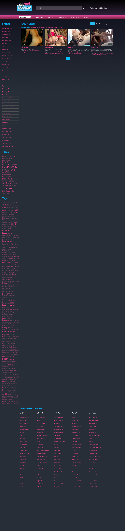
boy (11, 237)
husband (11, 314)
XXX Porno (22, 478)
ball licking (5, 214)
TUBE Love (22, 456)
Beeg (10, 158)
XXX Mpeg (75, 435)
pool (3, 354)
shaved (11, 365)
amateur (7, 204)
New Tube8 (40, 426)
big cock (14, 222)
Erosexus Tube (6, 89)
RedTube (15, 179)
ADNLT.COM (6, 52)
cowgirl (16, 256)
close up (5, 252)
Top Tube (50, 17)
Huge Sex (57, 487)
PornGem (94, 47)
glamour (4, 297)
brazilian (7, 239)
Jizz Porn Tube (58, 426)
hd (14, 306)
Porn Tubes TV (58, 420)
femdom (16, 281)
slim (7, 370)
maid (10, 329)
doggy (12, 268)
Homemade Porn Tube (8, 104)
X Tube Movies (6, 58)
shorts (12, 367)
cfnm (15, 247)
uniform (4, 398)
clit (13, 250)
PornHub (6, 176)
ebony (13, 274)
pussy (5, 358)
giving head (12, 295)
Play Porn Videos (77, 444)
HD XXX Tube (93, 450)
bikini (4, 226)
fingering (13, 283)
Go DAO (74, 423)
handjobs (10, 303)
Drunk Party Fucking (8, 107)
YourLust (5, 193)
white (16, 401)
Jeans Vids (5, 83)
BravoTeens (6, 160)
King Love (5, 122)
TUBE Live (22, 468)
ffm (8, 283)
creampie (9, 258)
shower (4, 368)
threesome (6, 390)
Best (97, 24)
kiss (17, 322)
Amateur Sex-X (6, 31)
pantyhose (11, 351)
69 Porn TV (92, 432)
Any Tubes (5, 37)
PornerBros (6, 174)
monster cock (6, 341)
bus (112, 53)
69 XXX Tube (6, 64)
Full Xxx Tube (58, 465)
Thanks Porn (23, 474)
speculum (5, 376)
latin (3, 326)
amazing (15, 205)
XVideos (6, 191)
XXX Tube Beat (93, 417)
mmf (9, 338)
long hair (5, 329)
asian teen (11, 210)
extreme (5, 279)
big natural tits (6, 224)
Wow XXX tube (41, 459)
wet (12, 401)
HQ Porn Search (76, 447)
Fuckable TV (75, 484)
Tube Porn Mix (6, 137)
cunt (13, 263)
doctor (7, 268)
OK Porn (56, 447)
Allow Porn (40, 478)
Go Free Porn (41, 429)
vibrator (14, 398)
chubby (4, 250)
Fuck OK (56, 444)
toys (14, 394)
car (18, 244)
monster (13, 340)
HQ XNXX (40, 481)
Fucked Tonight (76, 462)
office (8, 345)
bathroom (12, 216)
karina (43, 27)
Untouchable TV (93, 426)
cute (16, 263)
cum (4, 260)
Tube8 (5, 186)
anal (4, 207)
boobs (11, 236)
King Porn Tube (58, 462)
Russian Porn (93, 453)
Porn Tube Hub (58, 484)
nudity (9, 343)
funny (12, 290)
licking (4, 328)
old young (5, 347)
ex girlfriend (5, 277)
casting (14, 246)
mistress (4, 338)
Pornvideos (92, 429)
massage (15, 329)
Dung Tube (5, 71)
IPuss (38, 420)
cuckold (16, 258)
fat (9, 281)
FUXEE (74, 450)
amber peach (58, 27)
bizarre (4, 228)
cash (9, 246)
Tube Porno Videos (94, 468)
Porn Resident (93, 478)
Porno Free (57, 481)
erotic (7, 276)
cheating (4, 249)
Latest (101, 24)
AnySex (5, 158)
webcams (6, 401)
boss (3, 237)
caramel (85, 52)
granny (4, 301)
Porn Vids (5, 49)
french (11, 288)
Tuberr (39, 474)
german (9, 294)
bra (3, 239)
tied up (4, 392)
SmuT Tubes (6, 113)
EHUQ (56, 474)
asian (4, 210)
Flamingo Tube (6, 92)
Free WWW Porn (42, 456)
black (9, 228)
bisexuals (9, 226)
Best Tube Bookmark (43, 450)
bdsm (8, 218)
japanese (6, 320)
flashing (4, 286)
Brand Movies (23, 465)
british (12, 239)
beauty (4, 220)
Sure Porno (40, 432)
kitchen (4, 323)
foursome (5, 288)
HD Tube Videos (93, 484)
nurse (13, 343)
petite (4, 352)
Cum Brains (57, 438)
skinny (14, 368)
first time (4, 285)
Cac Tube (57, 450)
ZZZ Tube (57, 435)
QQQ (3, 125)
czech (4, 264)
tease (13, 385)
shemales (5, 367)
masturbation (8, 331)
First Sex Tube (6, 110)
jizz (3, 322)
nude (4, 343)
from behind (5, 290)
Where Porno (75, 478)
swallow (12, 381)
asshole (4, 213)
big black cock (6, 222)
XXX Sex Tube (41, 417)
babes (16, 212)
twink (16, 396)
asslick (10, 213)
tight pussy (13, 392)
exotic (12, 277)
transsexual (10, 396)
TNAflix (15, 183)
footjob (13, 286)
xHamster (7, 188)
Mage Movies (23, 462)
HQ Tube (91, 465)
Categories (39, 17)
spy (3, 378)
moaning (13, 338)
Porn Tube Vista (93, 423)
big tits (14, 224)
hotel (3, 311)
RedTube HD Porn (94, 456)
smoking (4, 372)
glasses (10, 297)
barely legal (5, 216)
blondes (6, 230)
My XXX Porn (41, 468)
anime (9, 207)
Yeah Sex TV (93, 487)
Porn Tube (57, 478)
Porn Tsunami (6, 119)
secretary (15, 363)
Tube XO (4, 61)
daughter (14, 264)
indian (4, 316)
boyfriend (16, 237)
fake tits (4, 281)
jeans (11, 320)
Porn (90, 438)
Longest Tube (75, 17)
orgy (3, 349)
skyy (38, 27)
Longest (106, 24)
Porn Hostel (75, 465)
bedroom (10, 220)
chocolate (11, 249)
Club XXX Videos (42, 462)
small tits (13, 370)
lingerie (10, 328)
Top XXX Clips (6, 77)
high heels (5, 309)
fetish (4, 283)
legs (7, 325)
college (5, 254)
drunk (9, 274)
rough (4, 363)
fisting (15, 285)
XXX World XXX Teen (8, 98)
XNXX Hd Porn (93, 459)
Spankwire (10, 181)
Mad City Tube (6, 128)
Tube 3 (4, 46)
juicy (10, 322)
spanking (15, 374)
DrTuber (6, 164)
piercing (9, 352)
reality (11, 359)
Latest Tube (61, 17)
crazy (3, 258)
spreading (16, 376)
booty (16, 236)
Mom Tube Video (7, 131)
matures (5, 334)
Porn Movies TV (59, 423)
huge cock (5, 313)
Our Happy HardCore (95, 447)
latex (14, 323)
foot (9, 286)
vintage (4, 399)
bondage (5, 236)
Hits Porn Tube (6, 40)
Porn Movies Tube (59, 441)
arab (16, 207)
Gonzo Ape (75, 456)
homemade (14, 309)
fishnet (10, 285)
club (10, 252)
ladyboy (9, 323)
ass (16, 210)
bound (7, 237)
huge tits (12, 313)
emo (3, 276)
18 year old (5, 202)
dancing (8, 264)
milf (3, 336)
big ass (16, 220)
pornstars (9, 354)
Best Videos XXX (76, 487)
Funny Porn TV (93, 474)
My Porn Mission (41, 471)
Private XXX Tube (7, 55)
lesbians (12, 326)
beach (12, 218)
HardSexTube (10, 167)
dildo (17, 267)
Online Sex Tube (76, 459)
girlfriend (5, 295)
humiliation (5, 314)
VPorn (11, 186)
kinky (13, 322)
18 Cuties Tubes (7, 80)
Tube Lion (5, 95)
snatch (10, 372)
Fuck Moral (40, 444)
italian (12, 318)
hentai (4, 307)
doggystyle (6, 270)
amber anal (49, 27)
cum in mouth (10, 260)
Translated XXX (76, 481)
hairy (4, 303)
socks (14, 372)
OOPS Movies (6, 34)
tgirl (10, 388)
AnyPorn (11, 156)
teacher (9, 385)
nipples (13, 341)
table (15, 383)
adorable (14, 202)
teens (5, 387)
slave (4, 370)
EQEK (38, 465)
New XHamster (41, 423)
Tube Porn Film (6, 143)
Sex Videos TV (23, 471)
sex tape (4, 365)
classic (10, 250)
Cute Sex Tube (58, 471)
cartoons (4, 246)
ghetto (15, 294)
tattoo (4, 385)
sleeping (33, 27)
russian (9, 363)
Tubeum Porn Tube (7, 67)
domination (14, 270)
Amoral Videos (58, 468)
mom (3, 340)
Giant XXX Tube (76, 432)
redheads (5, 361)
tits (6, 394)
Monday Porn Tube (7, 146)
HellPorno (5, 170)
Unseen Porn (6, 134)
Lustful (73, 468)
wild (12, 403)
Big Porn (4, 43)
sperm (10, 376)
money (8, 340)
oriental (8, 349)
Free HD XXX (93, 481)
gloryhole (5, 299)
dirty (3, 268)
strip (9, 379)
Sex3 (4, 181)
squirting (8, 378)
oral (10, 347)
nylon (4, 345)
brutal (14, 242)
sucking (5, 381)
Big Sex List (5, 86)
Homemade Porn (42, 435)
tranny (4, 396)
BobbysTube (6, 140)
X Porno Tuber (76, 438)
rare (38, 50)
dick (13, 267)
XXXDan (71, 47)
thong (14, 388)
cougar (4, 256)
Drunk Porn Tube (7, 116)
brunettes (7, 241)
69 (10, 202)
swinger (11, 383)
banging (11, 214)
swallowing (5, 383)
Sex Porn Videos (76, 474)
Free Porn (40, 447)
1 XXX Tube (40, 484)
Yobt (12, 191)
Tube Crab (5, 74)
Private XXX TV (41, 453)
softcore (4, 374)
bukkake (5, 244)
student (13, 379)
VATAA (56, 456)
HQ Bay (74, 417)
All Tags (86, 17)
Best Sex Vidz (41, 438)
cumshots (6, 263)
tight (8, 392)
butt (15, 244)
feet (11, 281)
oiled (12, 345)
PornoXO (6, 179)
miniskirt (8, 336)
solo (9, 374)
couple (10, 256)
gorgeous (12, 299)
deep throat (6, 267)
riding (15, 361)
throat (13, 390)
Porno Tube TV (58, 429)
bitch (14, 226)
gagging (4, 291)
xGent (38, 441)
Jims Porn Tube (93, 420)
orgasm (15, 347)
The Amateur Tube (94, 435)
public (12, 356)
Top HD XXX (92, 441)
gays (4, 293)
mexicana (12, 334)
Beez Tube (57, 459)
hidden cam (10, 307)
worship (16, 403)
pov (3, 356)
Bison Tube (75, 429)
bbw (3, 218)
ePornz (74, 471)
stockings (14, 378)
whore (4, 403)
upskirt (10, 398)
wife (8, 403)
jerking (16, 320)
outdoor (13, 349)
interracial (6, 318)
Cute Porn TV (76, 441)
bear (16, 218)
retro (11, 361)
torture (10, 394)
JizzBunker (25, 47)
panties (4, 351)
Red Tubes (22, 459)
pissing (15, 352)
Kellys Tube (75, 420)
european (13, 276)
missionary (15, 336)
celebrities (10, 247)
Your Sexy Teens (7, 101)
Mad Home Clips (7, 28)
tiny (3, 394)
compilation (12, 254)
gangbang (11, 291)
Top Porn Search (76, 426)
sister (9, 368)
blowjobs (7, 233)
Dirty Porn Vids (93, 444)
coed (13, 252)
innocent (9, 316)
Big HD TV (75, 453)
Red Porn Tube (58, 432)
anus (12, 207)
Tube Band (57, 453)
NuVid (12, 170)
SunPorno (7, 183)
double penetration (8, 272)
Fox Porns (92, 462)
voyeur (10, 399)
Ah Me (4, 156)
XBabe (16, 186)
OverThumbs (7, 172)
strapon (4, 379)
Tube (20, 481)
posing (16, 354)
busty (11, 244)
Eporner (14, 165)
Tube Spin (40, 487)
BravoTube (6, 162)
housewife (9, 311)
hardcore (7, 305)
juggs (6, 322)
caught (4, 247)
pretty (8, 356)
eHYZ (21, 484)
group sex (12, 301)
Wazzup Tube (93, 471)
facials (10, 279)
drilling (4, 274)
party (16, 351)
